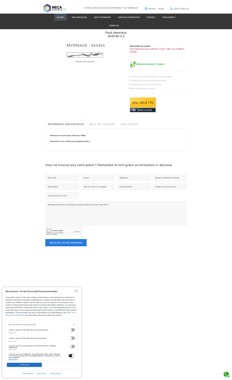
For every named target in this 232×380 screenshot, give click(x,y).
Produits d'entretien (129, 17)
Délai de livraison (102, 124)
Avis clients (129, 124)
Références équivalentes (66, 124)
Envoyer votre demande (66, 242)
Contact (151, 17)
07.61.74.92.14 (181, 9)
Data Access (42, 373)
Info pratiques (79, 17)
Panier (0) (114, 25)
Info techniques (102, 17)
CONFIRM (24, 365)
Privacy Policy (55, 373)
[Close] (77, 291)
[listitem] (42, 324)
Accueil (61, 17)
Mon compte (169, 17)
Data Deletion (28, 373)
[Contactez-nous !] (226, 374)
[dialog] (42, 332)
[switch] (72, 329)
